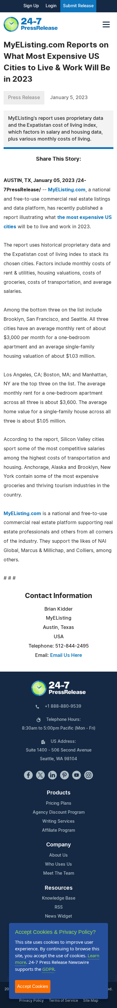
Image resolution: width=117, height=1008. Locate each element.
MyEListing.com (67, 189)
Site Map (90, 1000)
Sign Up (31, 6)
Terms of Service (63, 1000)
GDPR (48, 969)
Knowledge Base (58, 898)
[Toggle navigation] (106, 24)
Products (58, 793)
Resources (59, 888)
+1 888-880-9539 (63, 706)
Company (58, 845)
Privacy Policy (31, 1000)
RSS (59, 907)
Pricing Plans (58, 803)
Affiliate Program (58, 830)
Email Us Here (66, 655)
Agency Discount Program (59, 812)
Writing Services (58, 821)
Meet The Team (58, 873)
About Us (58, 855)
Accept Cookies (32, 986)
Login (51, 6)
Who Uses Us (58, 864)
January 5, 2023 (69, 97)
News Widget (58, 916)
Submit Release (78, 6)
